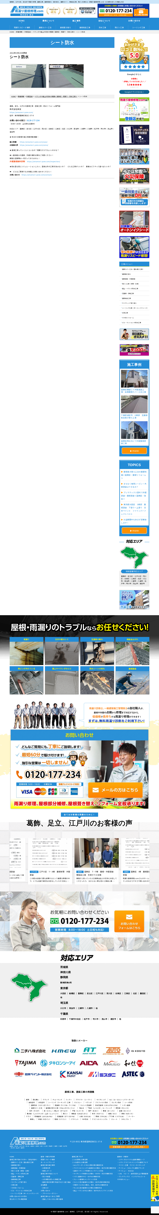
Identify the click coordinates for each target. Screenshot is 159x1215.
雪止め (81, 1108)
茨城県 (64, 967)
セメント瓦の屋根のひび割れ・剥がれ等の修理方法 (91, 1182)
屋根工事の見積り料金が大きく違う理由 (56, 1182)
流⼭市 (104, 1019)
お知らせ (45, 1188)
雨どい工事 (119, 27)
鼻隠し (32, 1119)
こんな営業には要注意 (80, 1160)
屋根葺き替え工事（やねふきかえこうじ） (61, 1108)
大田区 (63, 993)
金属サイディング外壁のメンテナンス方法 (88, 1171)
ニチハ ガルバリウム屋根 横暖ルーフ (132, 1160)
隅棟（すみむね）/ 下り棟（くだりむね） (110, 1116)
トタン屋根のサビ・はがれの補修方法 (86, 1177)
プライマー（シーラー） (84, 1100)
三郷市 (81, 1008)
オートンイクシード (48, 1162)
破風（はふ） (113, 1113)
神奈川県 (65, 972)
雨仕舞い (36, 1100)
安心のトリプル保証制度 (18, 1199)
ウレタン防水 (116, 1102)
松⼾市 (87, 1019)
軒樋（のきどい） (44, 1119)
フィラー (69, 1100)
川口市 (63, 1008)
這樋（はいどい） (125, 1111)
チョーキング (57, 1100)
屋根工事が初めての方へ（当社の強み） (24, 1160)
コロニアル (125, 1119)
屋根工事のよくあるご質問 (50, 1196)
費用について (48, 20)
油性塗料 (32, 1102)
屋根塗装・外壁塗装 (128, 279)
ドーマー (132, 1116)
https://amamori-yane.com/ (21, 112)
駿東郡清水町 (66, 982)
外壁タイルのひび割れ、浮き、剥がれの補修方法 (90, 1185)
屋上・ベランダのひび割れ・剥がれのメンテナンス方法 (93, 1191)
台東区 (118, 993)
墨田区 (143, 993)
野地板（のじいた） (123, 1108)
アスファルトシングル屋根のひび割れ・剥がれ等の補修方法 (94, 1168)
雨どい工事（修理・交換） (131, 284)
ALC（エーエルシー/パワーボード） (122, 1100)
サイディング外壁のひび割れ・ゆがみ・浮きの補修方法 (93, 1174)
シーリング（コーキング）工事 (59, 1102)
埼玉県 (64, 1003)
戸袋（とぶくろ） (78, 1111)
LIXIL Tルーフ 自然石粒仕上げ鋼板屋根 (133, 1174)
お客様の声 (46, 1168)
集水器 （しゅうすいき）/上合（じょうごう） (43, 1113)
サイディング (101, 1100)
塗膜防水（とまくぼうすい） (41, 1105)
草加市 (72, 1008)
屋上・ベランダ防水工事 (130, 288)
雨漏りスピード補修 (22, 27)
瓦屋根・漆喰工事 (128, 293)
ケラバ (28, 1116)
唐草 (27, 1100)
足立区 (90, 993)
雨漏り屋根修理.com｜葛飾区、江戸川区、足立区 (71, 1211)
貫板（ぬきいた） (127, 1113)
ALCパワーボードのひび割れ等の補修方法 (88, 1165)
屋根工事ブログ (77, 1157)
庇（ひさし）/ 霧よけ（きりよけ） (56, 1111)
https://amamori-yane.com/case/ (33, 142)
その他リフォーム (128, 318)
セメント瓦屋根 (85, 1105)
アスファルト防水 (101, 1102)
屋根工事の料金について (49, 1174)
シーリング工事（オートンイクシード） (135, 308)
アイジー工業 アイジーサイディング (132, 1165)
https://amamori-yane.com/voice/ (34, 145)
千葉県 (64, 1013)
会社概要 (44, 1185)
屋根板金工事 (85, 27)
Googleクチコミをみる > (134, 92)
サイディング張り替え (129, 303)
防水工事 (102, 27)
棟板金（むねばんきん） (80, 1113)
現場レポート (47, 1171)
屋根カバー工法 (45, 27)
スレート (114, 1119)
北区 (135, 993)
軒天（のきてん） (98, 1113)
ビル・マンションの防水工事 (131, 322)
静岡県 (64, 977)
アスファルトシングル (100, 1119)
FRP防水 (85, 1119)
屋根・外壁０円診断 (48, 1157)
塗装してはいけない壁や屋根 (52, 1199)
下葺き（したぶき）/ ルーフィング (100, 1108)
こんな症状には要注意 (80, 1162)
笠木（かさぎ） (34, 1111)
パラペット (75, 1119)
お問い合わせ (134, 20)
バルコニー (78, 1102)
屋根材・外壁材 (122, 1157)
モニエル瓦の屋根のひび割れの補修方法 (87, 1188)
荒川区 (109, 993)
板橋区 (72, 993)
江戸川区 (99, 993)
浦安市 (113, 1019)
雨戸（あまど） (93, 1111)
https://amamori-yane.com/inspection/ (43, 161)
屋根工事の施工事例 (48, 1165)
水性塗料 (41, 1102)
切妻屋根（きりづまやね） (66, 1116)
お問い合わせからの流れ (18, 1196)
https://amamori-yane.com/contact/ (37, 175)
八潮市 (90, 1008)
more (135, 450)
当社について (104, 20)
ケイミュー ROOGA (126, 1171)
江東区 (127, 993)
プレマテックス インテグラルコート (132, 1177)
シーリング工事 (138, 27)
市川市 (95, 1019)
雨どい (65, 1113)
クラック (46, 1100)
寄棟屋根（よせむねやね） (43, 1116)
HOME (22, 20)
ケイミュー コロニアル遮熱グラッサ (131, 1168)
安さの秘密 (46, 1177)
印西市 (63, 1019)
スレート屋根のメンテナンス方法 (85, 1179)
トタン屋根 (126, 1105)
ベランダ (88, 1102)
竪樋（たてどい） (61, 1119)
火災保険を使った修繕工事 (51, 1179)
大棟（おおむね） (85, 1116)
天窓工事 (125, 313)
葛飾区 (81, 993)
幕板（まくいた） (109, 1111)
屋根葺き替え (65, 27)
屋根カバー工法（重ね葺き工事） (133, 269)
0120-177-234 (33, 120)
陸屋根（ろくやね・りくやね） (66, 1105)
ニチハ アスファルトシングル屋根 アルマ (133, 1162)
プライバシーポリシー (50, 1193)
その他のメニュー (123, 1179)
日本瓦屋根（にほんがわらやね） (107, 1105)
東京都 (64, 988)
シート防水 (128, 1102)
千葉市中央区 (75, 1019)
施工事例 (76, 20)
